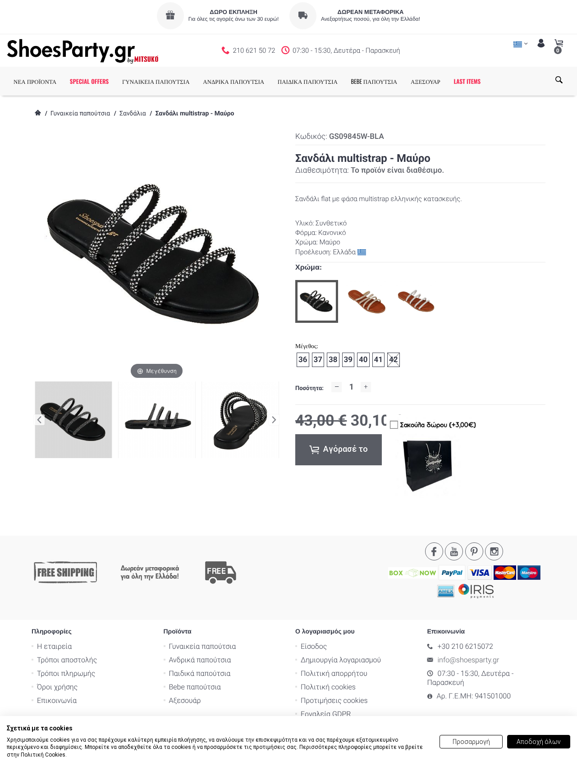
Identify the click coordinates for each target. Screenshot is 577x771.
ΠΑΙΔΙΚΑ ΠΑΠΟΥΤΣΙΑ (308, 81)
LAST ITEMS (467, 81)
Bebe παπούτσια (195, 687)
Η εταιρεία (54, 646)
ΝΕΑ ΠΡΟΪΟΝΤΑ (35, 81)
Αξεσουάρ (185, 700)
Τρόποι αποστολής (67, 660)
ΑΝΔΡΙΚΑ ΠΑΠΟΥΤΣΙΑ (233, 81)
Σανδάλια (132, 113)
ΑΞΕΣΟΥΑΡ (425, 81)
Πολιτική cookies (328, 687)
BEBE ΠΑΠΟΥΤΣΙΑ (374, 81)
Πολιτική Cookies (43, 755)
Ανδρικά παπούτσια (200, 660)
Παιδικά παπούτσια (200, 673)
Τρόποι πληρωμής (66, 673)
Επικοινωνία (57, 700)
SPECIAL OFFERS (89, 81)
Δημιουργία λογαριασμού (341, 660)
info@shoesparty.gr (468, 660)
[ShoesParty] (83, 50)
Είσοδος (314, 646)
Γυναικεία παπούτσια (80, 113)
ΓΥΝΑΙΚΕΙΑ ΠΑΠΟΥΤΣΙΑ (156, 81)
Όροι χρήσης (57, 687)
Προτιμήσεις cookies (334, 700)
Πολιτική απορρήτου (334, 673)
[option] (317, 301)
